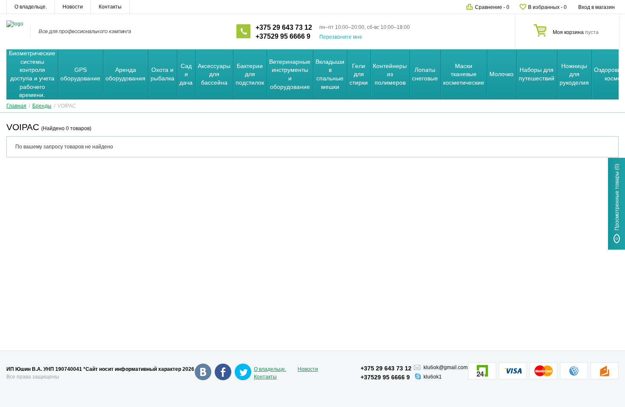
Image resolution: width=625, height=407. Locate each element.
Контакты (110, 7)
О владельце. (30, 7)
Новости (72, 7)
